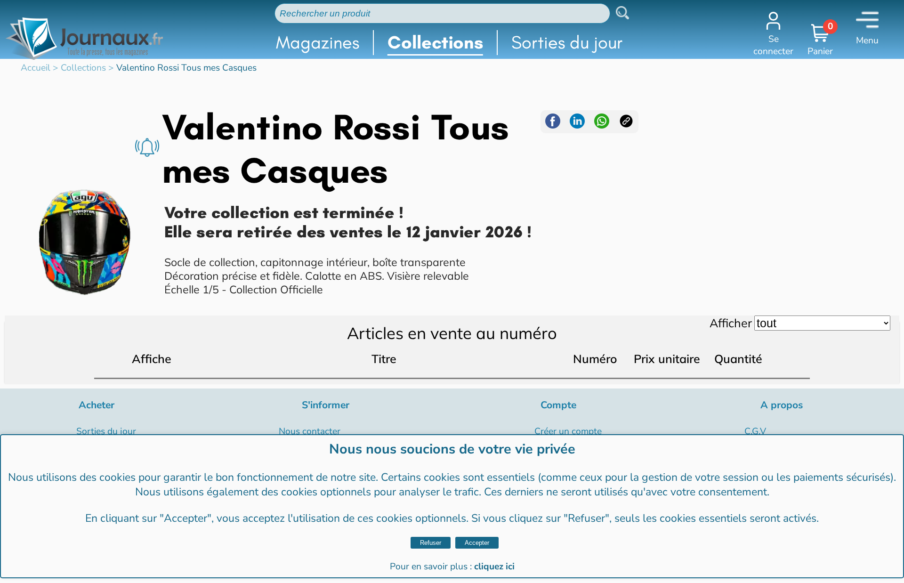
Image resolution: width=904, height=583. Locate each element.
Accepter (477, 542)
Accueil (35, 68)
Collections (435, 42)
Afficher (731, 323)
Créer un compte (568, 431)
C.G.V (755, 431)
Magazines (317, 42)
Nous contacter (309, 431)
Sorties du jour (567, 42)
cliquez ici (494, 566)
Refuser (430, 542)
